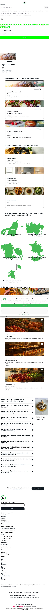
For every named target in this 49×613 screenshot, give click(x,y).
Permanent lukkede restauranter (8, 530)
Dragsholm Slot (11, 158)
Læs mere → (7, 339)
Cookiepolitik (21, 314)
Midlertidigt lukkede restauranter (8, 528)
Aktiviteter (3, 523)
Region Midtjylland (8, 70)
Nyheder (3, 534)
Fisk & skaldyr (11, 113)
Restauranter (9, 95)
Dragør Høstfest (9, 336)
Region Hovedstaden (13, 116)
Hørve (25, 163)
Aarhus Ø (29, 137)
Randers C (10, 71)
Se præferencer (24, 312)
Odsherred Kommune (20, 163)
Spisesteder (3, 516)
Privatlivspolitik (26, 314)
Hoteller (20, 162)
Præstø (26, 183)
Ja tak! (12, 508)
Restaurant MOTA (12, 200)
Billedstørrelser (4, 542)
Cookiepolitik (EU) (36, 592)
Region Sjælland (13, 163)
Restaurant (2, 4)
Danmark (3, 70)
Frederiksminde (11, 178)
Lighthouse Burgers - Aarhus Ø (15, 131)
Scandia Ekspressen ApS (8, 65)
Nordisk (12, 160)
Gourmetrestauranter (15, 203)
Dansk (3, 67)
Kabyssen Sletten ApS (13, 111)
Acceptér (24, 305)
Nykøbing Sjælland (27, 205)
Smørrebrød (20, 113)
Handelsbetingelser (18, 592)
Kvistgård (27, 116)
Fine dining (8, 160)
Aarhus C (25, 137)
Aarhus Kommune (20, 137)
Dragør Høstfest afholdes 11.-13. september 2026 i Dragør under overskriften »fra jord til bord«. (24, 338)
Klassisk (16, 113)
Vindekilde (28, 163)
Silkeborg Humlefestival (11, 360)
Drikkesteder (3, 520)
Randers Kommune (5, 71)
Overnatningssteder (15, 162)
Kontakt (10, 592)
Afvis (24, 309)
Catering (3, 518)
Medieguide (3, 540)
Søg (25, 37)
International (11, 180)
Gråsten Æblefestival (10, 386)
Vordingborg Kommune (20, 183)
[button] (47, 298)
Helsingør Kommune (21, 116)
